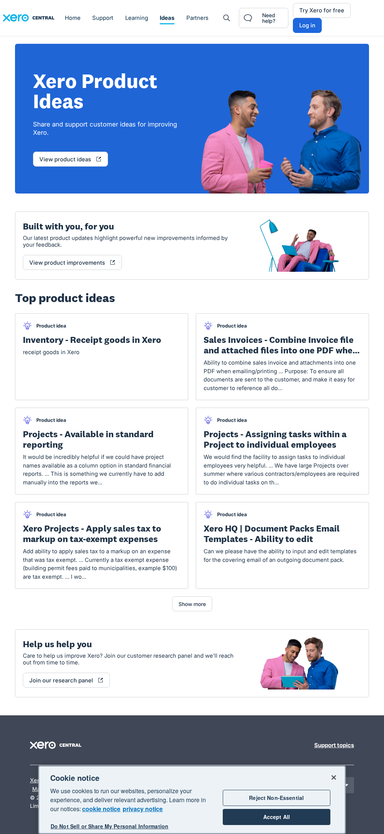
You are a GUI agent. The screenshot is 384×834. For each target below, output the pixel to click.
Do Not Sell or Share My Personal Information (109, 826)
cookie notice (101, 808)
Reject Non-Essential (276, 797)
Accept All (276, 817)
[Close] (334, 777)
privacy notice (143, 808)
